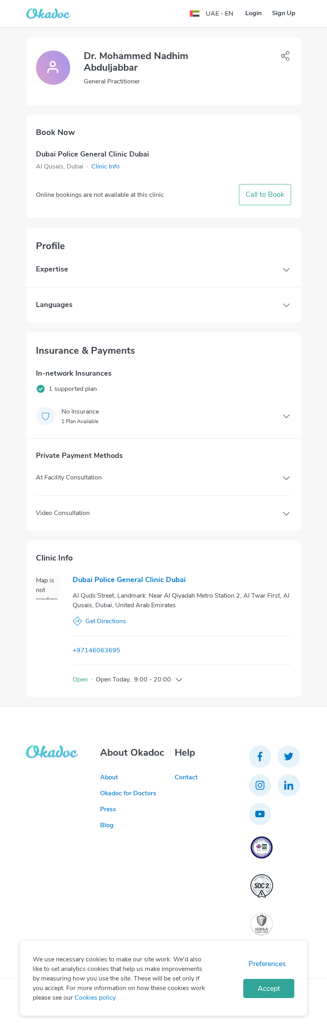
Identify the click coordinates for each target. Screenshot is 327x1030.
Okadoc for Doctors (128, 793)
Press (108, 809)
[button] (105, 166)
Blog (107, 825)
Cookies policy (95, 997)
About (109, 777)
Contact (186, 777)
